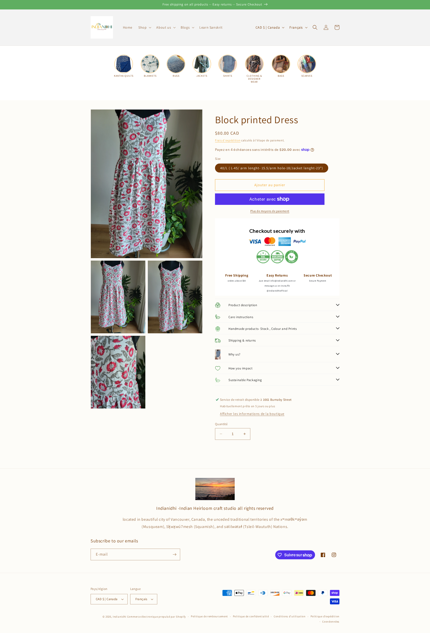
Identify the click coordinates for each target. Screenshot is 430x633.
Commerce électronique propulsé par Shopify (156, 616)
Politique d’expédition (325, 616)
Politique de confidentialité (251, 616)
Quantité (221, 424)
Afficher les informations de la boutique (252, 413)
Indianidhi (119, 616)
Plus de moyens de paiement (269, 211)
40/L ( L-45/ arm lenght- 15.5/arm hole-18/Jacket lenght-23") (271, 168)
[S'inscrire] (174, 554)
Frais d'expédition (228, 140)
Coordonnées (330, 621)
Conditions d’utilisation (290, 616)
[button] (144, 27)
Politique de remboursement (209, 616)
